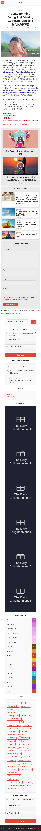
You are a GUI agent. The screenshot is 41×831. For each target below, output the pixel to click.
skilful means (14, 776)
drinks (6, 125)
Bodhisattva (15, 719)
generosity (14, 738)
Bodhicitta (27, 715)
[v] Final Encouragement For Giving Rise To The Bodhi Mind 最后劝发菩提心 (27, 213)
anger (26, 706)
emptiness (14, 731)
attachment (14, 712)
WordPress (35, 828)
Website (6, 288)
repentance (26, 770)
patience (25, 757)
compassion (15, 725)
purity (26, 766)
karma (13, 747)
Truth (28, 782)
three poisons (15, 782)
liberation (25, 750)
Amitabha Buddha (17, 703)
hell (11, 744)
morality (13, 757)
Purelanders (11, 397)
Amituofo (14, 706)
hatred (24, 741)
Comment (6, 249)
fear (22, 735)
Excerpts (20, 10)
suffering (13, 779)
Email (5, 279)
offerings (26, 125)
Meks (22, 828)
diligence (26, 728)
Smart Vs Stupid (20, 366)
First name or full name (13, 339)
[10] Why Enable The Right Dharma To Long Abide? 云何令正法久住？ (26, 225)
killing (23, 747)
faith (12, 735)
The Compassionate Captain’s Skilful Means (20, 380)
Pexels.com (35, 55)
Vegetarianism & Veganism (20, 785)
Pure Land (14, 766)
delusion (13, 728)
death (28, 725)
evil (25, 731)
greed (12, 741)
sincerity (13, 773)
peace (12, 760)
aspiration (13, 709)
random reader (20, 28)
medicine (18, 125)
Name (6, 270)
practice (13, 763)
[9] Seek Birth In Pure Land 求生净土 (26, 235)
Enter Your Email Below (13, 346)
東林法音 (10, 394)
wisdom (13, 789)
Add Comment (31, 28)
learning (13, 750)
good (25, 738)
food (11, 125)
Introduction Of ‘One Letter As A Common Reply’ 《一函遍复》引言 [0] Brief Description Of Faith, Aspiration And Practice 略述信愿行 (27, 200)
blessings (14, 715)
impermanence (24, 744)
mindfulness (15, 754)
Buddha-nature (16, 722)
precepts (26, 763)
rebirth (13, 770)
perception (24, 760)
